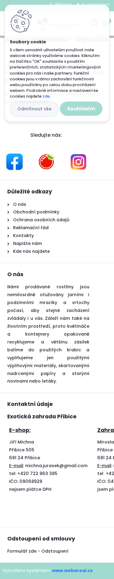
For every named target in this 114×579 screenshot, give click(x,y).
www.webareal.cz (72, 570)
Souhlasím (81, 108)
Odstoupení (55, 551)
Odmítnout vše (34, 109)
